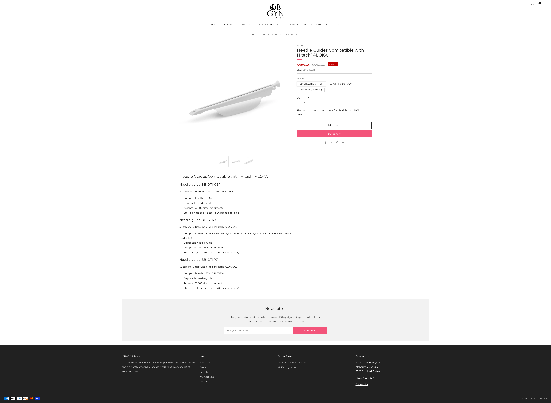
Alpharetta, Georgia (367, 367)
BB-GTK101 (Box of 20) (311, 89)
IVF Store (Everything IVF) (292, 362)
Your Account (312, 24)
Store (203, 367)
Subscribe (310, 330)
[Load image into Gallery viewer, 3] (249, 161)
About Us (205, 362)
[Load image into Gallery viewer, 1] (223, 161)
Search (204, 372)
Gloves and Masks (269, 24)
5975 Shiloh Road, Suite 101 (371, 362)
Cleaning (293, 24)
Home (214, 24)
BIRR (300, 45)
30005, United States (368, 371)
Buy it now (334, 133)
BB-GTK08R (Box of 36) (311, 84)
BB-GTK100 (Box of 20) (340, 84)
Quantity (303, 97)
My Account (207, 376)
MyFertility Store (287, 367)
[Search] (545, 4)
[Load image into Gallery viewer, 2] (236, 161)
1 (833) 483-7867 (365, 377)
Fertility (245, 24)
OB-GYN (227, 24)
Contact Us (333, 24)
